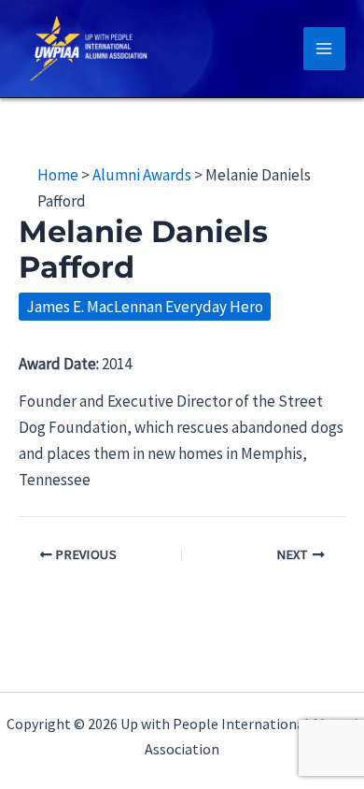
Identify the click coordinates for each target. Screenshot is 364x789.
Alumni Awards (141, 175)
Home (57, 175)
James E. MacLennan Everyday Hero (144, 306)
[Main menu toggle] (324, 48)
